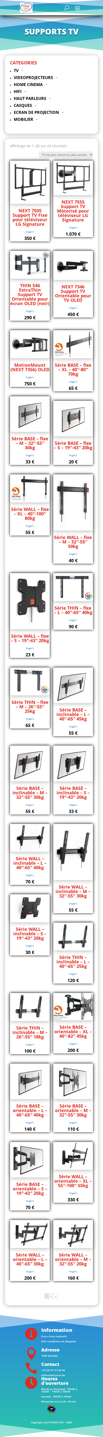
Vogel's (30, 231)
